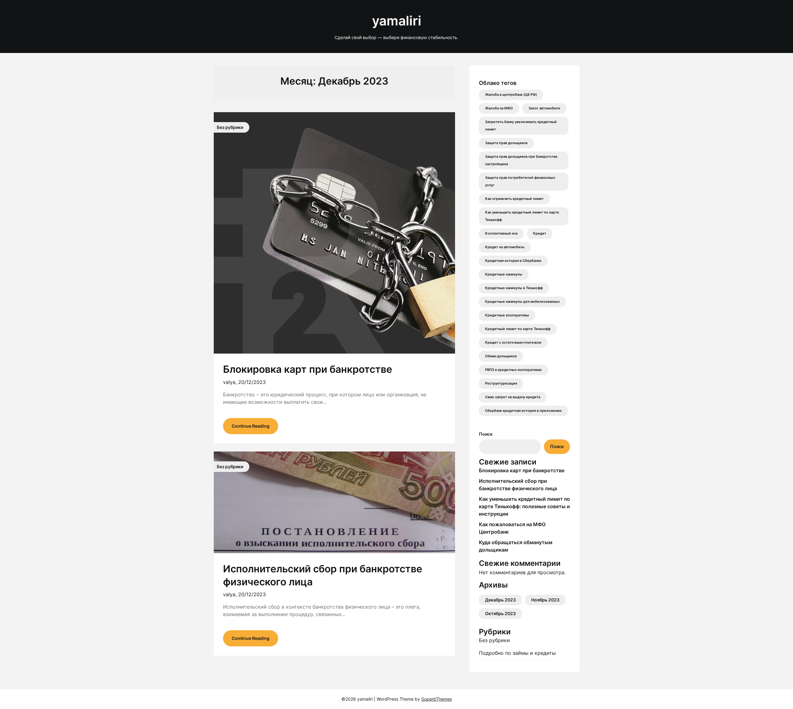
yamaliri (396, 21)
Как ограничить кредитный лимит (514, 199)
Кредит (539, 233)
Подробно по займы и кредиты (517, 653)
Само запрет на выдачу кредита (512, 397)
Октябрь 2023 (500, 613)
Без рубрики (494, 640)
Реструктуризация (501, 383)
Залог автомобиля (544, 108)
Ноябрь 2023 (545, 599)
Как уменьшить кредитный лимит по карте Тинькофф (522, 216)
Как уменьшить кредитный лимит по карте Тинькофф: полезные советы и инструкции (524, 506)
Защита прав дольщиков (506, 143)
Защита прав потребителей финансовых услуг (520, 181)
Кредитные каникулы (503, 274)
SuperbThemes (436, 699)
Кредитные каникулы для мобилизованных (522, 302)
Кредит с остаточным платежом (513, 343)
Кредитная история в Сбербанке (513, 261)
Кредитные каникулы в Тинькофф (514, 288)
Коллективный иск (501, 233)
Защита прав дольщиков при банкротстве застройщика (521, 160)
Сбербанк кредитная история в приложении (523, 411)
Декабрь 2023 (500, 599)
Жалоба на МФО (499, 108)
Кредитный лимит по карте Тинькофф (517, 329)
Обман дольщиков (501, 356)
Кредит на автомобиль (504, 247)
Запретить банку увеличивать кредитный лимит (521, 125)
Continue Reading (250, 426)
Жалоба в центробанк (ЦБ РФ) (511, 95)
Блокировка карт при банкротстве (307, 369)
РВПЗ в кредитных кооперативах (513, 370)
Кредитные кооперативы (507, 315)
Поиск (486, 434)
